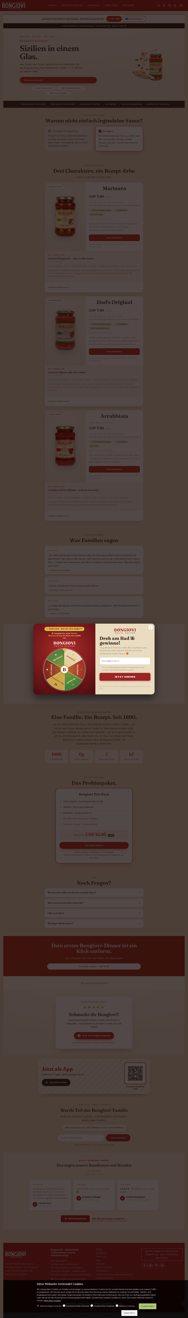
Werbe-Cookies (127, 1306)
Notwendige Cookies (50, 1306)
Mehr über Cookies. (52, 1301)
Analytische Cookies (104, 1306)
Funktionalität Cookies (77, 1306)
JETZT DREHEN (125, 676)
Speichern (129, 1313)
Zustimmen (147, 1306)
